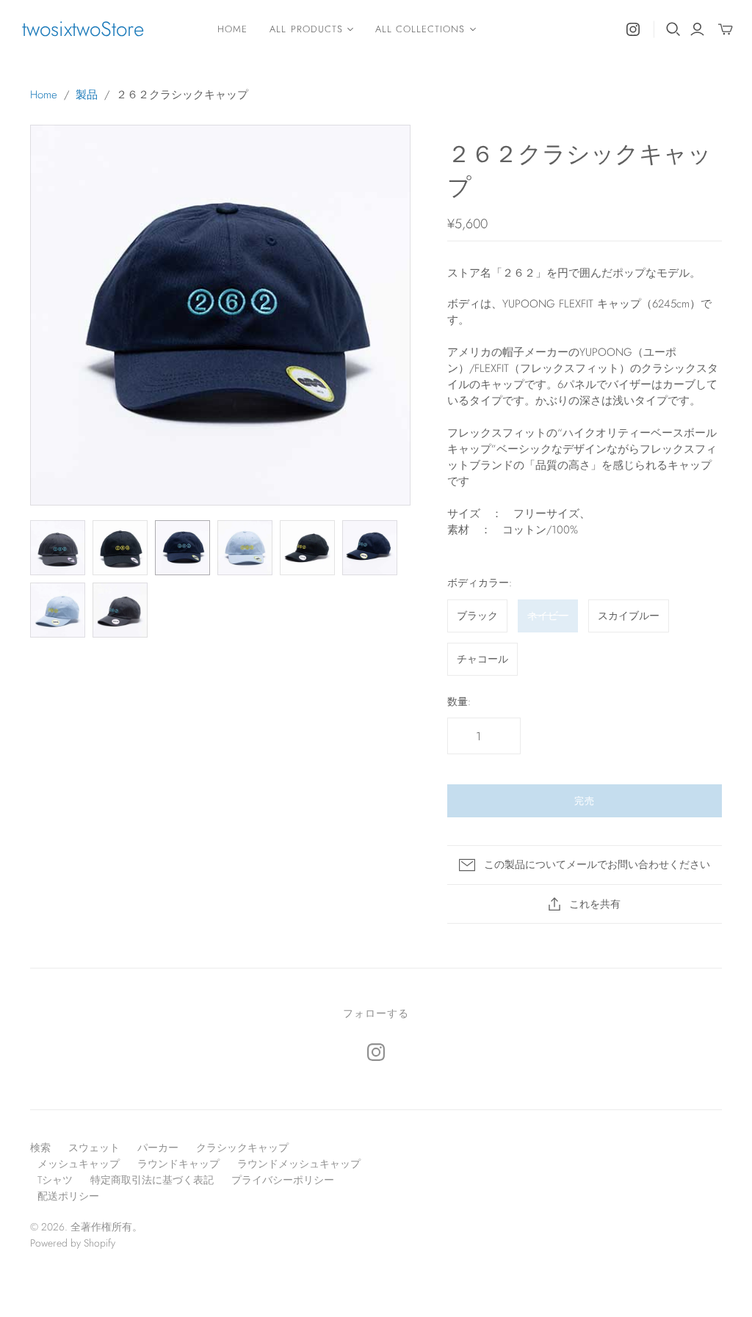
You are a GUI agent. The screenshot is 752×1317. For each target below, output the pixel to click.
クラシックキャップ (242, 1147)
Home (232, 29)
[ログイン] (697, 29)
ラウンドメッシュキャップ (299, 1163)
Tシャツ (55, 1179)
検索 (40, 1147)
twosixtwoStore (83, 29)
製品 (87, 95)
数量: (459, 702)
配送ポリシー (68, 1196)
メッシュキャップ (78, 1163)
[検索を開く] (673, 29)
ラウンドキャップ (178, 1163)
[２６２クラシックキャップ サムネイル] (57, 547)
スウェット (94, 1147)
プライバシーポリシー (282, 1179)
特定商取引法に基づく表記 (152, 1179)
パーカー (157, 1147)
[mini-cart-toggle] (725, 29)
